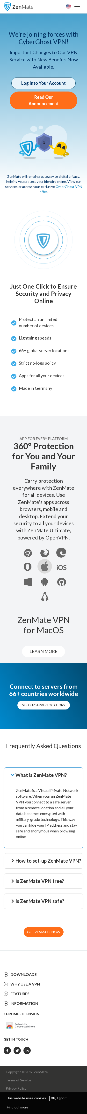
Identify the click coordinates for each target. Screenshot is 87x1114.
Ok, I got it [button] (58, 1098)
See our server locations (43, 705)
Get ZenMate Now (43, 932)
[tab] (46, 775)
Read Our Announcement (44, 100)
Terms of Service (18, 1080)
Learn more (43, 651)
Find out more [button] (17, 1107)
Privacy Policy (16, 1088)
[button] (46, 775)
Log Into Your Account (43, 83)
